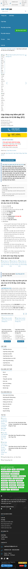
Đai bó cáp (14, 388)
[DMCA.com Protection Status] (22, 563)
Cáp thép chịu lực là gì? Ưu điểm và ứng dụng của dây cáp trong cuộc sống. (17, 448)
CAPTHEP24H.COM (6, 288)
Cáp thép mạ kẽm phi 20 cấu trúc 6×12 (13, 164)
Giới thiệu (3, 535)
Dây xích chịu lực (14, 404)
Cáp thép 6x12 (9, 153)
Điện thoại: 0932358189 (14, 130)
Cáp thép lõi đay (17, 153)
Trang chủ (6, 9)
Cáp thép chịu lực (14, 349)
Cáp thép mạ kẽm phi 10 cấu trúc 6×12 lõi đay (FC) (7, 331)
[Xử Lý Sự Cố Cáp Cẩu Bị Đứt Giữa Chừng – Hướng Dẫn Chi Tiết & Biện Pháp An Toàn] (4, 424)
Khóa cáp (14, 374)
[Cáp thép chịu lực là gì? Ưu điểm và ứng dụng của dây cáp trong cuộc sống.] (4, 448)
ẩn (8, 185)
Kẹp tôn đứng (14, 411)
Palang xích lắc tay (14, 402)
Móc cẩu (14, 381)
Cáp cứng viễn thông (14, 360)
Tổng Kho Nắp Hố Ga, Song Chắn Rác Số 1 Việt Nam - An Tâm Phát (14, 456)
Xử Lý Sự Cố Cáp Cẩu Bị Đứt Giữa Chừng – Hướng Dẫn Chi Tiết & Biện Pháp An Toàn (17, 424)
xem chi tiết (7, 341)
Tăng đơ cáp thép (14, 379)
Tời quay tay (14, 408)
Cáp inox (14, 363)
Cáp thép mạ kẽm (11, 48)
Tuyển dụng (4, 537)
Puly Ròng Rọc (14, 386)
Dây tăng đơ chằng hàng (14, 397)
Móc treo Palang (14, 383)
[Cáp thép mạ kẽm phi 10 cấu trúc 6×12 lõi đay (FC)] (7, 323)
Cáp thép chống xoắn (14, 351)
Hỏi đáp (3, 519)
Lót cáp (14, 377)
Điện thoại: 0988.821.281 (7, 565)
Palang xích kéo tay (14, 399)
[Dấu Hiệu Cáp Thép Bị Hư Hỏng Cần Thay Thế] (4, 436)
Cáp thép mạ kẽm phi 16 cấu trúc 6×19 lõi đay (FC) (20, 331)
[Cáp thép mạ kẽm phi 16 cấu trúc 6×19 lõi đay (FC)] (20, 323)
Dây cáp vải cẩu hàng (14, 395)
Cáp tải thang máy (14, 365)
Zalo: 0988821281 (23, 565)
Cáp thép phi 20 (19, 274)
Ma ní (14, 372)
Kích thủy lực (14, 406)
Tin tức (3, 539)
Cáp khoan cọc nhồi (14, 358)
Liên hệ (3, 517)
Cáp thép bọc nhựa (14, 356)
